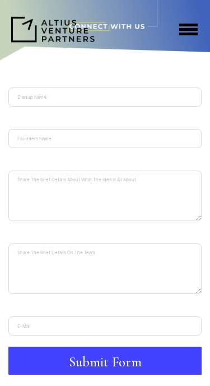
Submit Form (105, 361)
